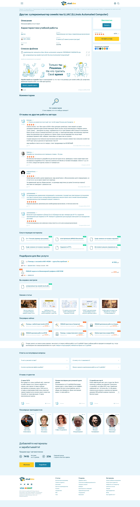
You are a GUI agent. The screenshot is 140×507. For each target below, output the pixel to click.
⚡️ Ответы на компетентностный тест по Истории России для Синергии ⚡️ (51, 122)
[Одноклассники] (105, 49)
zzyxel (24, 89)
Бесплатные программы (61, 480)
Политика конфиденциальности (87, 482)
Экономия (58, 484)
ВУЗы (107, 492)
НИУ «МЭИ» (26, 39)
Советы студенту (59, 482)
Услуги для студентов (112, 482)
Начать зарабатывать (30, 85)
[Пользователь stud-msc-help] (23, 275)
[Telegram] (98, 49)
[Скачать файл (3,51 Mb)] (86, 55)
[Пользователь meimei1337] (23, 265)
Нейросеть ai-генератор (112, 484)
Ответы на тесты (110, 486)
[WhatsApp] (102, 49)
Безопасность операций (85, 488)
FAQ (56, 492)
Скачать (107, 25)
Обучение (26, 464)
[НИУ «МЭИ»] (22, 265)
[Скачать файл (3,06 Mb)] (86, 52)
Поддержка (82, 492)
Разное (57, 488)
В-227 (28, 173)
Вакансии (81, 494)
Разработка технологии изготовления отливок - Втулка (44, 154)
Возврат (81, 486)
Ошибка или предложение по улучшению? (31, 59)
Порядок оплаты (83, 484)
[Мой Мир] (107, 49)
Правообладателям (84, 490)
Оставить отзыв (107, 39)
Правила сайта (83, 480)
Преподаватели (110, 490)
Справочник (58, 490)
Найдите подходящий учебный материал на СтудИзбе (73, 345)
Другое (23, 34)
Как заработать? (110, 494)
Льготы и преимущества (61, 486)
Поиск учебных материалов (113, 480)
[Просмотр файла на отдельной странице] (89, 52)
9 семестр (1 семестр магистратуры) (68, 39)
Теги (56, 494)
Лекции (108, 488)
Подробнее (43, 464)
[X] (100, 49)
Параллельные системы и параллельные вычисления (73, 34)
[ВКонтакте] (96, 49)
